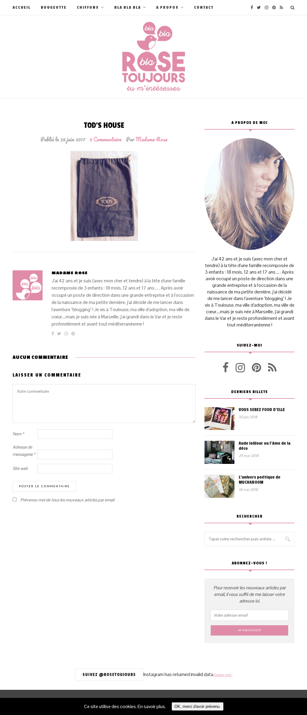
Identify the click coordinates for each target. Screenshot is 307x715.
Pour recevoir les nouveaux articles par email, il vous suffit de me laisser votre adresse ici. (249, 594)
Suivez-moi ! (223, 675)
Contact (203, 7)
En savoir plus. (152, 706)
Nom (18, 434)
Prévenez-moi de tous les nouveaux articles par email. (67, 500)
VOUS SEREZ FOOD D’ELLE (262, 409)
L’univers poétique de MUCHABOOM (259, 480)
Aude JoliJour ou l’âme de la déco (265, 446)
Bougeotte (54, 7)
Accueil (22, 7)
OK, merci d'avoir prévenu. (197, 706)
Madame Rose (152, 139)
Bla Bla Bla (127, 7)
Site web (20, 468)
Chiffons (88, 7)
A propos (167, 7)
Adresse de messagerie (24, 450)
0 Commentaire (106, 139)
